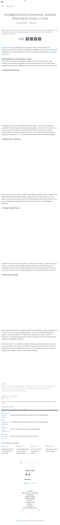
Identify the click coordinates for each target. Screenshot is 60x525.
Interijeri (30, 495)
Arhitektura (30, 498)
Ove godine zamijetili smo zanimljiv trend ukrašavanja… (7, 451)
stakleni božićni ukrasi (7, 390)
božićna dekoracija (6, 386)
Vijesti (30, 504)
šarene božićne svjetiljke (44, 388)
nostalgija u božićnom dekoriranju (48, 386)
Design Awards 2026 (30, 508)
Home (3, 6)
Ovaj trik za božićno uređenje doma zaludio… (36, 451)
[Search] (39, 510)
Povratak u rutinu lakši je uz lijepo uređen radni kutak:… (25, 436)
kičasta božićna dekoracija (18, 386)
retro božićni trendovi (32, 388)
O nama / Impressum (21, 520)
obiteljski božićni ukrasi (7, 388)
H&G (55, 199)
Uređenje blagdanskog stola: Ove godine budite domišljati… (22, 451)
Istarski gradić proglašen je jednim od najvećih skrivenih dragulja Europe (29, 415)
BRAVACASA (24, 23)
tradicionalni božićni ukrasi (19, 390)
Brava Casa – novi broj (10, 396)
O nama (30, 491)
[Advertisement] (30, 366)
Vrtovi (30, 500)
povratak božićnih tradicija (19, 388)
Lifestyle (30, 506)
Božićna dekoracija (7, 48)
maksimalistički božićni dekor (32, 386)
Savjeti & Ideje (10, 6)
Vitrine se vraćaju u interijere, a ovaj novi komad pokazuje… (26, 429)
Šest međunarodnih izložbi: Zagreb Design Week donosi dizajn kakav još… (29, 422)
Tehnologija (30, 502)
